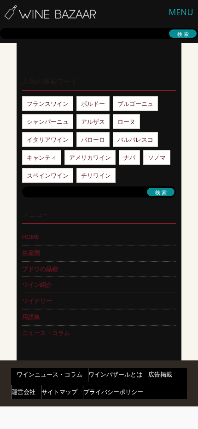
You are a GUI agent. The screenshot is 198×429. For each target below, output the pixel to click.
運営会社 (23, 392)
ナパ (129, 157)
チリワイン (96, 175)
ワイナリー (37, 300)
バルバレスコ (135, 139)
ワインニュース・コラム (49, 374)
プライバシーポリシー (113, 392)
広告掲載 (160, 374)
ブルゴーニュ (135, 103)
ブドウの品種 (40, 269)
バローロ (93, 139)
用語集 (31, 317)
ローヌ (126, 121)
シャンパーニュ (48, 121)
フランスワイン (48, 103)
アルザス (93, 121)
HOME (30, 236)
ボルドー (93, 103)
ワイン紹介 (37, 284)
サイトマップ (59, 392)
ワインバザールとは (115, 374)
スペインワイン (48, 175)
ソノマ (157, 157)
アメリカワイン (90, 157)
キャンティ (42, 157)
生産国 (31, 253)
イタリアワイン (48, 139)
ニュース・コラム (46, 333)
